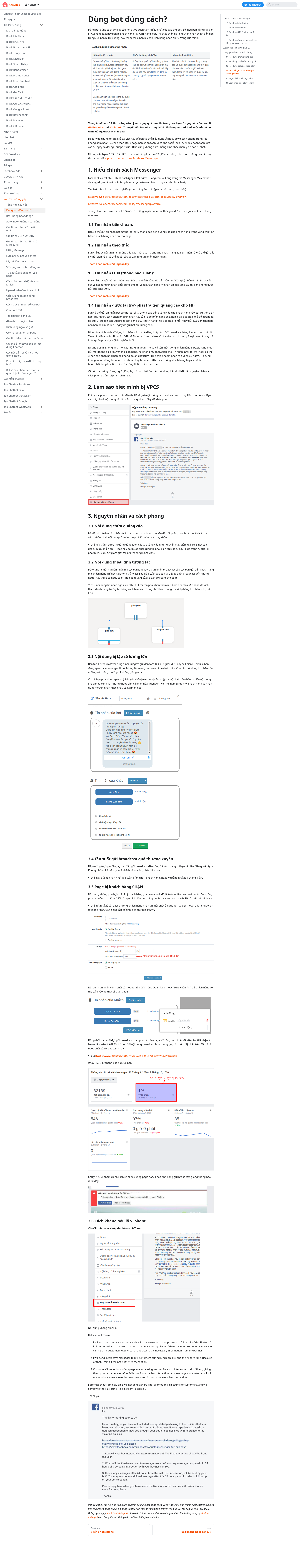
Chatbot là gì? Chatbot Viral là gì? (23, 13)
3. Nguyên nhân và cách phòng (237, 52)
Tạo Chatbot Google (15, 401)
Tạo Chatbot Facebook (17, 384)
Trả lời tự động (12, 25)
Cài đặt (8, 188)
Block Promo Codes (17, 75)
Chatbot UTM (14, 310)
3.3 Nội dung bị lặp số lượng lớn (240, 65)
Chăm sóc (9, 159)
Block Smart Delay (17, 64)
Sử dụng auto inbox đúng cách (24, 267)
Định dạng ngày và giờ (19, 327)
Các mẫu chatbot (14, 378)
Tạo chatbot (254, 4)
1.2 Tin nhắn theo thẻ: (236, 27)
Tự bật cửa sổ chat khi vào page (21, 274)
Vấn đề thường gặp (15, 199)
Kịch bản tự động (16, 30)
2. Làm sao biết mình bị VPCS (236, 47)
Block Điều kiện (15, 58)
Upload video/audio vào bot (22, 290)
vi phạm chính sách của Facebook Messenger (131, 158)
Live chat (9, 137)
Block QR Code (15, 126)
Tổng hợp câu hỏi (16, 204)
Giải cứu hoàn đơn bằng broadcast (20, 297)
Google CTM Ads (13, 176)
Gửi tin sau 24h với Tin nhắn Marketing (22, 243)
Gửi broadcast (97, 127)
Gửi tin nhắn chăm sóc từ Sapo (24, 338)
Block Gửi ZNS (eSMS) (19, 103)
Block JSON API (15, 42)
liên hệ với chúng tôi (117, 1513)
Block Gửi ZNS (14, 92)
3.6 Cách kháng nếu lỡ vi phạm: (240, 82)
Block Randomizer (17, 70)
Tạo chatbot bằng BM (19, 315)
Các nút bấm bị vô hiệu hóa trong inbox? (22, 354)
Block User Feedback (18, 81)
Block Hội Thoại (15, 36)
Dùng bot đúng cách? (19, 210)
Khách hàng (11, 131)
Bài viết (8, 143)
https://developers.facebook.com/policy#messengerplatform (124, 204)
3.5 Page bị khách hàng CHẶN (239, 78)
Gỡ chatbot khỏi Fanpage (21, 332)
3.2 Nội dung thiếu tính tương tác (241, 61)
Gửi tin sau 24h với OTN (20, 236)
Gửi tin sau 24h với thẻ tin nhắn (21, 228)
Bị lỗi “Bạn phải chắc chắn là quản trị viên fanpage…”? (22, 371)
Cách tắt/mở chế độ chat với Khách (22, 283)
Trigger (8, 165)
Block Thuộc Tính (16, 53)
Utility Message (15, 250)
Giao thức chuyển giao (19, 321)
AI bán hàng (11, 182)
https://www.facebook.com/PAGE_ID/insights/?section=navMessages (136, 1055)
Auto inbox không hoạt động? (23, 221)
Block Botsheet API (17, 115)
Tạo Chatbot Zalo (14, 390)
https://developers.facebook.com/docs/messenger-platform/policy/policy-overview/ (138, 196)
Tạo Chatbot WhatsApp (17, 407)
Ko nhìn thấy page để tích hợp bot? (24, 363)
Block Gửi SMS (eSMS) (19, 98)
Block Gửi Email (15, 86)
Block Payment (15, 120)
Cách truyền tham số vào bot (23, 304)
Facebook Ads (12, 171)
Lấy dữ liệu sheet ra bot (20, 261)
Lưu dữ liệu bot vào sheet (21, 256)
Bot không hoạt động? (19, 216)
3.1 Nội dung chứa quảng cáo (239, 56)
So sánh (8, 412)
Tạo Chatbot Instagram (17, 395)
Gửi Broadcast (12, 154)
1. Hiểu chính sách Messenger (236, 18)
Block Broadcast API (18, 47)
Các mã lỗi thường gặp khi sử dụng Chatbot (23, 345)
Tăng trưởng (11, 193)
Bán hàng (9, 148)
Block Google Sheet (17, 109)
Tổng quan (10, 19)
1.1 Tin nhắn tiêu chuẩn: (237, 23)
